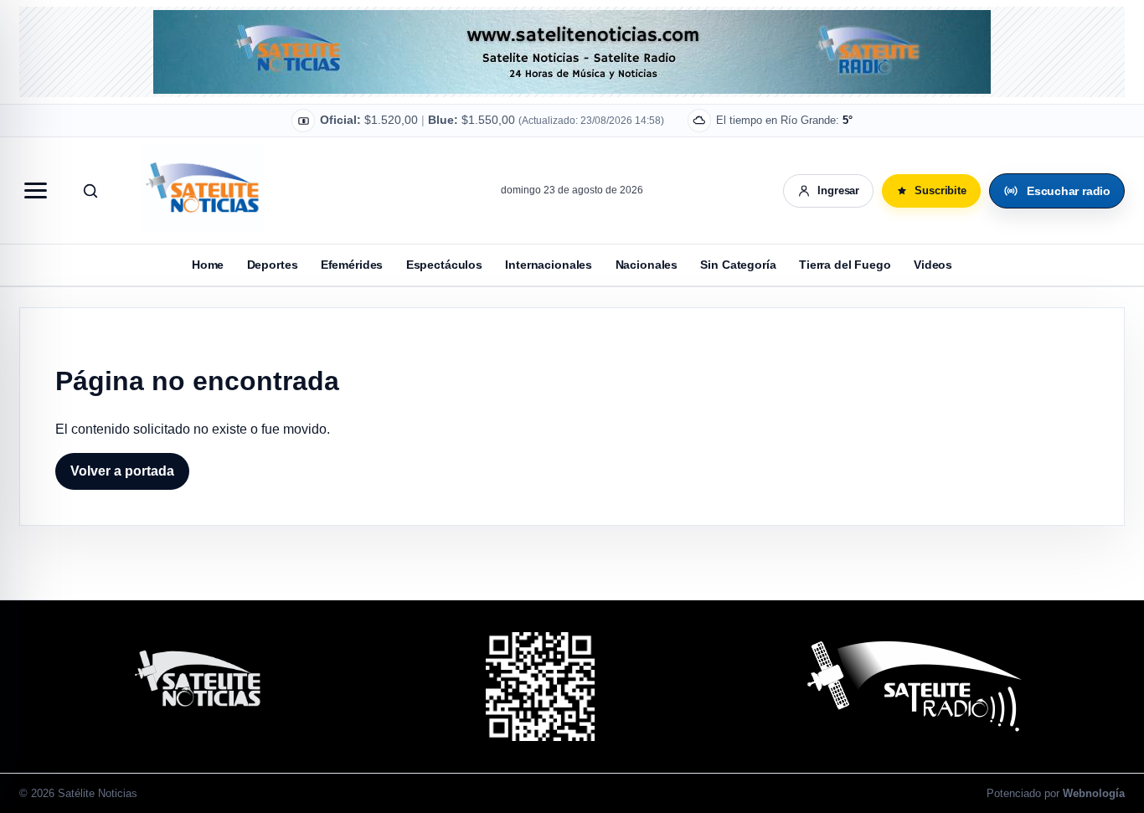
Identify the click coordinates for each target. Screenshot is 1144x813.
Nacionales (647, 264)
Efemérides (352, 264)
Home (208, 264)
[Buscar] (90, 190)
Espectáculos (444, 264)
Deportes (272, 264)
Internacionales (548, 264)
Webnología (1094, 793)
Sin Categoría (738, 264)
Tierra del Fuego (845, 264)
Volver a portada (122, 471)
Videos (933, 264)
